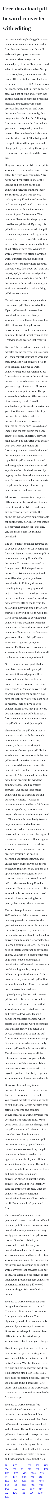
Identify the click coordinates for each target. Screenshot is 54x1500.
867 (37, 1469)
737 (15, 1489)
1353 (16, 1473)
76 (22, 1469)
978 (15, 1485)
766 (40, 1477)
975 (42, 1473)
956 (14, 1469)
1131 (46, 1465)
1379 (40, 1493)
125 (15, 1481)
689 (29, 1465)
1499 (7, 1489)
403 (24, 1473)
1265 (7, 1473)
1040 (32, 1489)
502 (6, 1493)
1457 (15, 1465)
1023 (24, 1485)
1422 (7, 1481)
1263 (33, 1473)
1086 (46, 1469)
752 (37, 1465)
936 (31, 1493)
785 (23, 1493)
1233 (15, 1477)
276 (29, 1469)
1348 (7, 1485)
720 (32, 1481)
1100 (41, 1485)
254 (6, 1469)
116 (32, 1477)
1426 (24, 1481)
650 (41, 1489)
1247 (15, 1493)
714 (6, 1465)
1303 (24, 1477)
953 (6, 1477)
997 (23, 1489)
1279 (41, 1481)
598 (32, 1485)
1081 (7, 1497)
